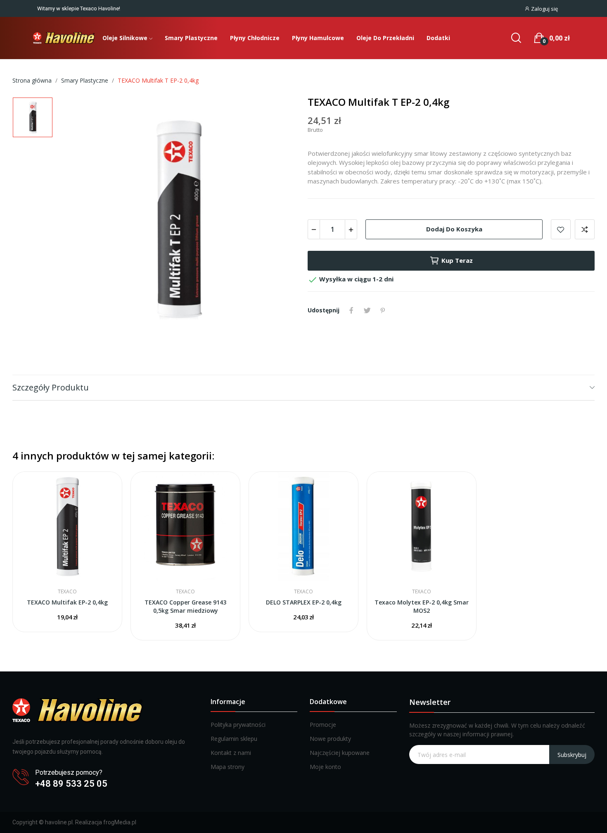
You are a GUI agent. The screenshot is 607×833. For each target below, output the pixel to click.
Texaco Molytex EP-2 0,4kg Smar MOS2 (422, 606)
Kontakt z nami (231, 753)
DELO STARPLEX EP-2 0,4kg (303, 602)
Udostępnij (351, 310)
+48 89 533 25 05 (71, 783)
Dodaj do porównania (585, 229)
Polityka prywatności (238, 724)
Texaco (67, 591)
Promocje (323, 724)
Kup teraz (457, 260)
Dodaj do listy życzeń (561, 229)
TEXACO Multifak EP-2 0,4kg (67, 602)
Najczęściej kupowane (340, 753)
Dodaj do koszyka (454, 229)
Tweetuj (367, 310)
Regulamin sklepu (234, 739)
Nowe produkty (330, 739)
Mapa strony (227, 767)
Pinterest (383, 310)
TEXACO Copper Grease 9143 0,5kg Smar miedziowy (185, 606)
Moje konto (325, 767)
